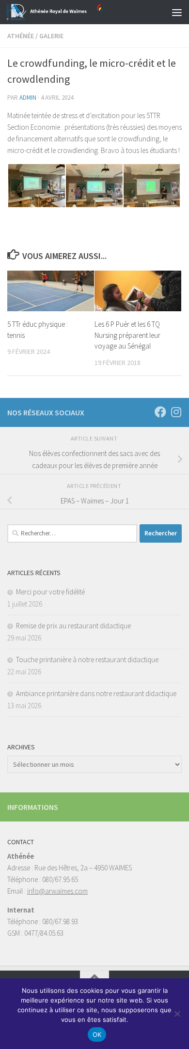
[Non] (177, 1014)
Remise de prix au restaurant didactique (73, 625)
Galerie (51, 35)
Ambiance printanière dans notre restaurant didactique (96, 693)
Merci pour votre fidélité (50, 591)
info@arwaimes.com (57, 891)
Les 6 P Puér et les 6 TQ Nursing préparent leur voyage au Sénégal (127, 334)
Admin (27, 97)
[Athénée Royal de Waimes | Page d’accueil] (71, 12)
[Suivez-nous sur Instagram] (176, 412)
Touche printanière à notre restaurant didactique (87, 659)
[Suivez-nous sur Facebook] (160, 412)
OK (97, 1034)
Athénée (20, 35)
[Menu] (177, 12)
